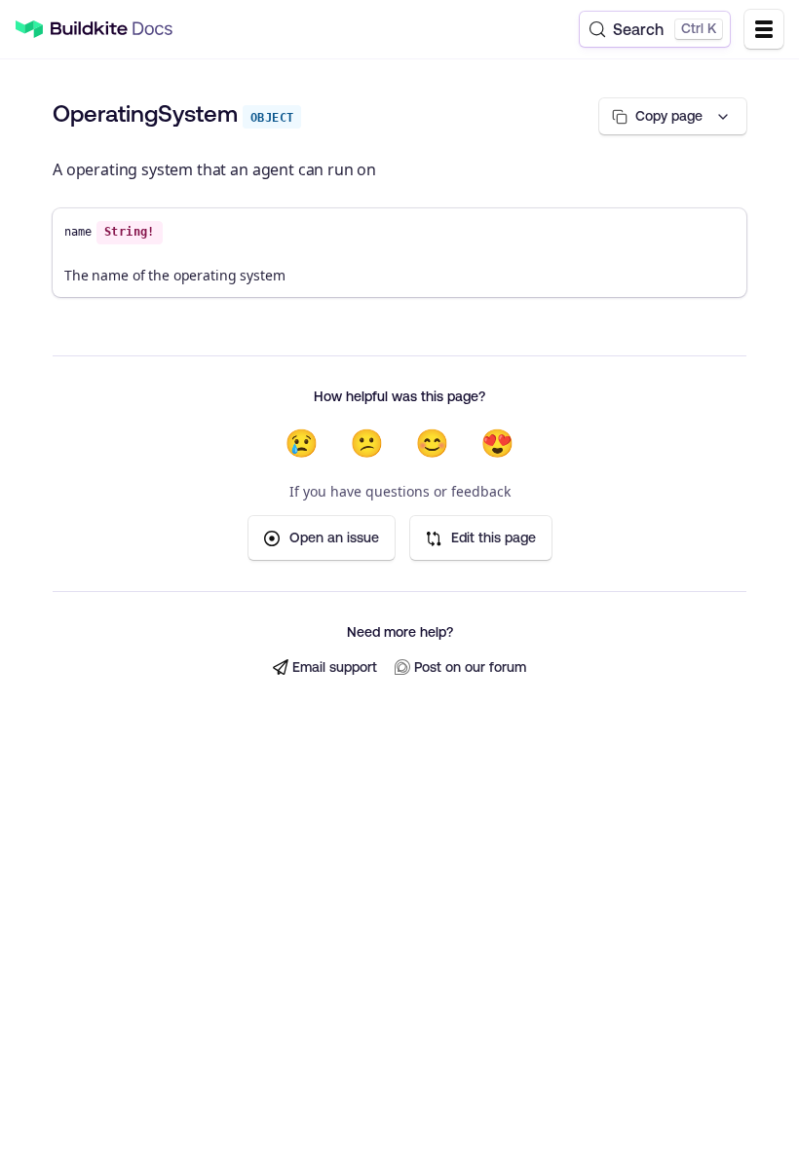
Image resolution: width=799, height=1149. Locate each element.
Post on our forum (470, 667)
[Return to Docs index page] (111, 29)
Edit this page (493, 537)
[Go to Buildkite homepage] (29, 29)
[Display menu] (763, 29)
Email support (334, 667)
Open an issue (334, 537)
